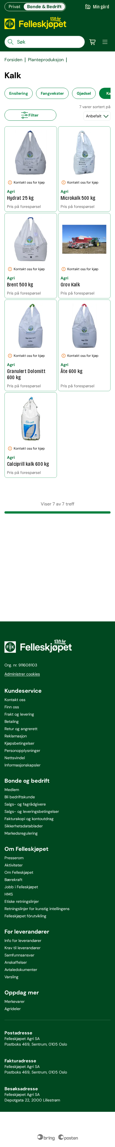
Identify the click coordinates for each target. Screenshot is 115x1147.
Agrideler (12, 1008)
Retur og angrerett (20, 728)
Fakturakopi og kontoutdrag (29, 818)
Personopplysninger (22, 750)
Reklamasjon (15, 735)
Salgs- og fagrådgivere (25, 804)
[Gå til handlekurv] (92, 42)
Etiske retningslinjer (21, 901)
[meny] (105, 42)
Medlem (11, 789)
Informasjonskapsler (22, 765)
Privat (14, 7)
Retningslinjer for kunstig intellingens (37, 908)
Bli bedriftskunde (19, 796)
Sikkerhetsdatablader (23, 825)
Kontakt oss (14, 699)
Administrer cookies (22, 674)
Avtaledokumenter (20, 969)
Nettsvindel (14, 757)
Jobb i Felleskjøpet (21, 886)
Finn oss (11, 706)
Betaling (11, 721)
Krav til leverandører (22, 947)
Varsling (11, 976)
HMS (8, 894)
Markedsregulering (21, 833)
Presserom (13, 857)
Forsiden (13, 60)
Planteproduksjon (46, 60)
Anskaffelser (15, 962)
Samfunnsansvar (19, 955)
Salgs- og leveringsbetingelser (31, 811)
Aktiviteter (13, 865)
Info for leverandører (22, 940)
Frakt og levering (19, 714)
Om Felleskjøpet (18, 872)
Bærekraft (13, 879)
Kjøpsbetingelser (19, 743)
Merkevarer (14, 1001)
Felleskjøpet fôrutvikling (25, 915)
